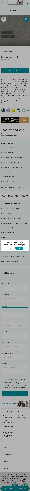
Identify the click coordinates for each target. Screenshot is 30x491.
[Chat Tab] (15, 245)
